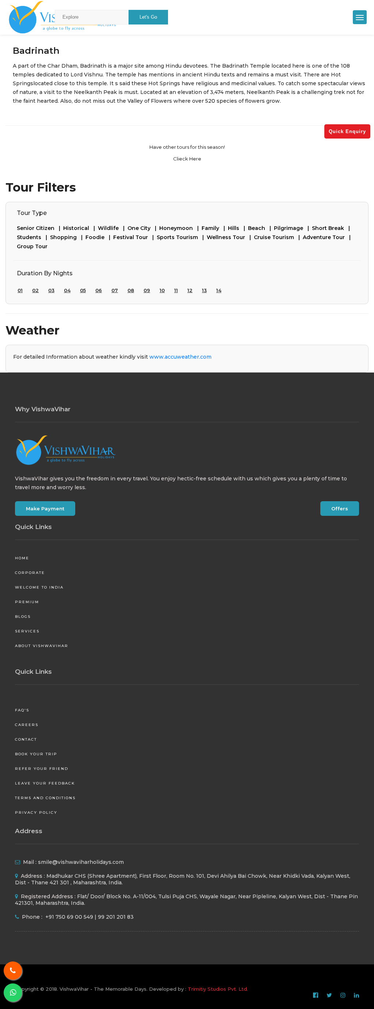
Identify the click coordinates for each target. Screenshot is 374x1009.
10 (162, 290)
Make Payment (45, 508)
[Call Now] (13, 970)
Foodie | (99, 237)
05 (83, 290)
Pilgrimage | (293, 228)
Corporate (30, 572)
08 (130, 290)
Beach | (261, 228)
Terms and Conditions (45, 798)
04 (67, 290)
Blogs (23, 616)
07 (114, 290)
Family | (215, 228)
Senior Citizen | (40, 228)
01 (20, 290)
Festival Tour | (135, 237)
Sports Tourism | (182, 237)
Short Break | (332, 228)
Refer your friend (41, 768)
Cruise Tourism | (278, 237)
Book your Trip (36, 754)
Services (27, 631)
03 (51, 290)
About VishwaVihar (41, 645)
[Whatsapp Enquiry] (13, 992)
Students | (33, 237)
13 (204, 290)
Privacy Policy (36, 812)
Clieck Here (187, 159)
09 (147, 290)
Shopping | (67, 237)
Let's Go (148, 17)
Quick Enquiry (347, 131)
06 (98, 290)
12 (189, 290)
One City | (143, 228)
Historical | (80, 228)
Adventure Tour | (328, 237)
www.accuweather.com (180, 357)
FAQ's (22, 710)
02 (35, 290)
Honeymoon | (180, 228)
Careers (26, 724)
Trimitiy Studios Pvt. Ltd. (218, 989)
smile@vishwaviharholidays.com (81, 862)
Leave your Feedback (45, 783)
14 (218, 290)
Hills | (238, 228)
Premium (27, 602)
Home (22, 558)
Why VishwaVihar (42, 409)
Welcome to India (39, 587)
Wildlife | (112, 228)
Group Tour (32, 246)
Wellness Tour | (230, 237)
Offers (339, 508)
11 (176, 290)
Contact (26, 739)
